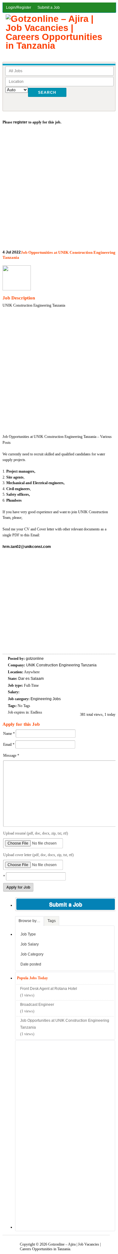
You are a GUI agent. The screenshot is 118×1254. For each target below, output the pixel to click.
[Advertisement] (59, 189)
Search (47, 92)
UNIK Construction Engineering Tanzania (61, 665)
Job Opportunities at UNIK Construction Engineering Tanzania (64, 1024)
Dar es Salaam (31, 678)
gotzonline (35, 658)
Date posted (30, 964)
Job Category (31, 954)
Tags (52, 921)
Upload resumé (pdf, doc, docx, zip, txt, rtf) (35, 833)
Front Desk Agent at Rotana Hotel (48, 988)
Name (9, 733)
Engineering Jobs (46, 699)
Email (8, 744)
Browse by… (29, 921)
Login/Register (18, 7)
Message (11, 755)
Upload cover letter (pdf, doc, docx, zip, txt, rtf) (38, 855)
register (20, 122)
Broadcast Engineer (37, 1004)
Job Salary (29, 944)
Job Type (28, 934)
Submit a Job (48, 7)
